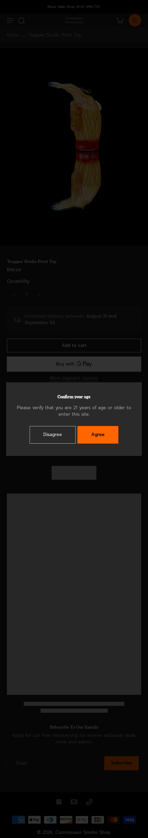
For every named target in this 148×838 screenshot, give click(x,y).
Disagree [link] (52, 434)
